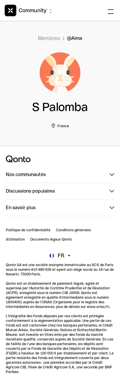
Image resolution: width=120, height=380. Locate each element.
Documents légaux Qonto (51, 239)
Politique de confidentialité (28, 230)
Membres (49, 38)
